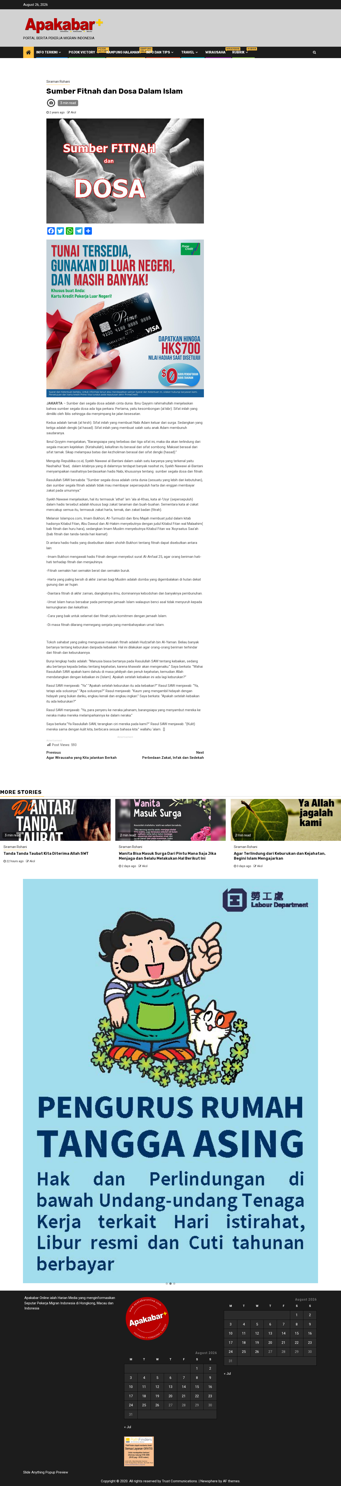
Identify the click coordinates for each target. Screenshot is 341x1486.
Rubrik (240, 52)
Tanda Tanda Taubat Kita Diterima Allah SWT (46, 853)
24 (131, 1405)
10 (131, 1387)
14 (184, 1387)
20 (170, 1396)
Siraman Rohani (58, 81)
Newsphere (209, 1481)
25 (144, 1405)
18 (144, 1396)
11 (144, 1387)
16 (210, 1387)
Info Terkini (47, 52)
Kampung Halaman (122, 52)
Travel (187, 52)
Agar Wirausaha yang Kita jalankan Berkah (81, 755)
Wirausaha (215, 52)
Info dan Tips (158, 52)
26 (157, 1405)
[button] (167, 1283)
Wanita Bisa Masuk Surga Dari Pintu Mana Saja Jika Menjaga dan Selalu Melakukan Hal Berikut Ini (167, 856)
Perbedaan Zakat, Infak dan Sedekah (173, 755)
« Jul (127, 1427)
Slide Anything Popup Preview (45, 1472)
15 (197, 1387)
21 (184, 1396)
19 (157, 1396)
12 (157, 1387)
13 (170, 1387)
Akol (73, 112)
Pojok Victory (84, 52)
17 (131, 1396)
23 (210, 1396)
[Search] (314, 52)
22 (197, 1396)
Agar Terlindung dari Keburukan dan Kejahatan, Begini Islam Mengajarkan (279, 856)
